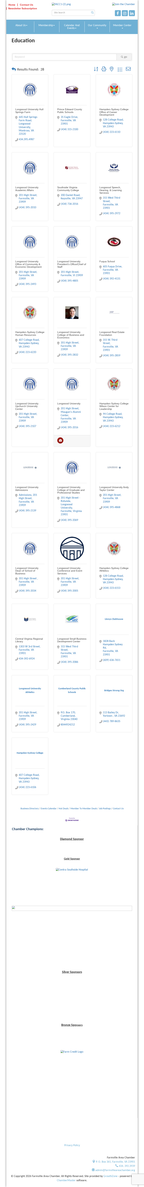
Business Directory (30, 809)
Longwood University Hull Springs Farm (29, 110)
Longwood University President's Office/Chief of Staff (71, 264)
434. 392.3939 (126, 1166)
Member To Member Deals (83, 809)
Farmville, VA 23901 (115, 1162)
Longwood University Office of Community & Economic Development (28, 264)
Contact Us (118, 809)
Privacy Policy (72, 1145)
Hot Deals (63, 809)
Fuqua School (107, 261)
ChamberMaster (66, 1180)
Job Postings (105, 809)
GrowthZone (110, 1176)
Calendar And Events (72, 27)
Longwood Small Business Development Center (71, 640)
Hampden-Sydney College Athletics (114, 569)
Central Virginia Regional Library (29, 640)
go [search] (125, 57)
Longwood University (68, 403)
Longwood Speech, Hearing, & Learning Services (110, 190)
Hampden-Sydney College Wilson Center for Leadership (114, 406)
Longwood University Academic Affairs (26, 188)
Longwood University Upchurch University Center (26, 406)
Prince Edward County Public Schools (69, 110)
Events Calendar (49, 809)
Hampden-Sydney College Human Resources (29, 333)
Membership (45, 25)
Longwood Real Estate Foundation (112, 333)
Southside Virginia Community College (68, 188)
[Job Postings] (60, 442)
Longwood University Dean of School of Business (26, 571)
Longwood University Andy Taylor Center (114, 488)
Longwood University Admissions (26, 488)
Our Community (97, 25)
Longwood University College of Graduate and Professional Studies (71, 490)
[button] (14, 69)
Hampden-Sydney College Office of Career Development (114, 112)
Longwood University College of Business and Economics (70, 335)
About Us (20, 25)
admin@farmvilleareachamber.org (115, 1170)
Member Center (122, 25)
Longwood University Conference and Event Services (69, 571)
